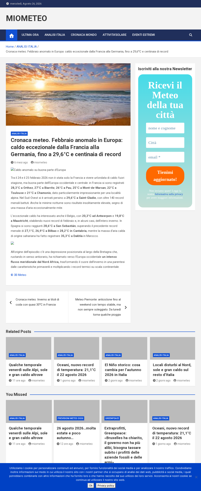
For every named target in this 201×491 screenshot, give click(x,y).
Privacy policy (106, 485)
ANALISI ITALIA (55, 35)
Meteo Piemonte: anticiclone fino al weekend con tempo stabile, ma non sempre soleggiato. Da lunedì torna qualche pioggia (98, 307)
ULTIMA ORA (30, 35)
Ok (90, 485)
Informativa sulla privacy (169, 194)
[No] (196, 477)
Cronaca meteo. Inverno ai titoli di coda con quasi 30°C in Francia (37, 302)
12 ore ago (66, 443)
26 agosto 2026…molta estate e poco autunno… (76, 433)
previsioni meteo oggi (70, 418)
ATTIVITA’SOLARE (114, 35)
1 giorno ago (68, 380)
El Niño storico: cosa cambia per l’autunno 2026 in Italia (123, 370)
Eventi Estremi (143, 35)
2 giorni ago (115, 380)
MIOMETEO (26, 18)
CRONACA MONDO (84, 35)
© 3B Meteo (18, 275)
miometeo (40, 162)
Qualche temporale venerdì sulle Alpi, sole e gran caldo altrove (28, 370)
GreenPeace (112, 418)
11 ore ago (19, 380)
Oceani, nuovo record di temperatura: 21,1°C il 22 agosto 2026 (76, 370)
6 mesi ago (21, 162)
